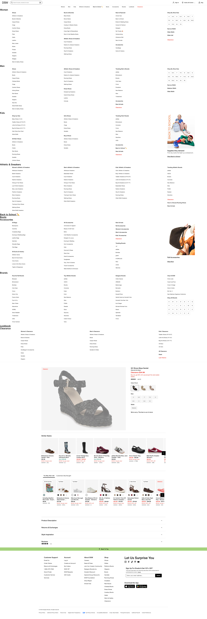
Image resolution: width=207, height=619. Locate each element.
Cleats (14, 148)
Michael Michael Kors (121, 306)
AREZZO (118, 282)
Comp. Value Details (114, 612)
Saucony (66, 312)
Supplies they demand (175, 150)
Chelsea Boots (16, 81)
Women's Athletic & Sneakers (21, 167)
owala (117, 265)
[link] (49, 458)
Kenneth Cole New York (122, 300)
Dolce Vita (15, 294)
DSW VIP (66, 569)
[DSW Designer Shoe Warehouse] (5, 2)
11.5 (173, 24)
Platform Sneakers (17, 192)
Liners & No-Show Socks (18, 264)
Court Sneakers (68, 42)
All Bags (14, 223)
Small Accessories (69, 256)
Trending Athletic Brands (174, 167)
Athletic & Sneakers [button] (84, 7)
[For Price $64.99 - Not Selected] (143, 388)
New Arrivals (119, 40)
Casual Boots (67, 22)
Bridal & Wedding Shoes (122, 22)
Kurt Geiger (119, 303)
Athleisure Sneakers (17, 170)
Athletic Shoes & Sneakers (72, 39)
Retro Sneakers (16, 195)
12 (176, 24)
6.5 (188, 16)
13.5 (173, 80)
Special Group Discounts (92, 575)
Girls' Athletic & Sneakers (122, 170)
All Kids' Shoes (16, 139)
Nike (117, 93)
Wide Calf (170, 35)
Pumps (14, 49)
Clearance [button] (140, 7)
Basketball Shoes (68, 173)
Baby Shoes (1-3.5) (17, 119)
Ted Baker (118, 315)
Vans (65, 322)
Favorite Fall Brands (18, 276)
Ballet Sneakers (16, 173)
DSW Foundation (89, 578)
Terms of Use (63, 612)
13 (180, 24)
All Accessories (68, 223)
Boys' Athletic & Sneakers (122, 173)
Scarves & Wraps (68, 250)
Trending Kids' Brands (122, 116)
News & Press (88, 563)
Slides (106, 563)
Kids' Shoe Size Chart (18, 131)
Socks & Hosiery (120, 51)
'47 (116, 246)
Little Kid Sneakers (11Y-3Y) (123, 180)
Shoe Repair (88, 581)
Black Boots (67, 16)
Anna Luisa (170, 279)
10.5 (192, 20)
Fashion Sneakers (16, 180)
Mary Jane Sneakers (17, 189)
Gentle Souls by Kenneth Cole (124, 297)
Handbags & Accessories (27, 350)
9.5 (184, 20)
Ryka (65, 309)
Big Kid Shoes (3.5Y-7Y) (18, 128)
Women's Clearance (27, 331)
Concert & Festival (120, 25)
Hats (65, 247)
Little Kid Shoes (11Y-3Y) (18, 125)
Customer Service (49, 575)
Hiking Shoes (15, 90)
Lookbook (131, 7)
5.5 (181, 16)
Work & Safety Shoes (17, 62)
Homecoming (119, 34)
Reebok (169, 192)
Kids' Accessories (121, 235)
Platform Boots (109, 566)
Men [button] (69, 7)
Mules (13, 46)
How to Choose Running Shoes (176, 203)
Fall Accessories (120, 226)
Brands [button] (124, 7)
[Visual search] (40, 3)
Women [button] (63, 7)
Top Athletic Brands (70, 276)
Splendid (118, 312)
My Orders (67, 566)
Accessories (119, 101)
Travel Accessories (69, 265)
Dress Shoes (15, 31)
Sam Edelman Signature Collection (176, 294)
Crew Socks (15, 261)
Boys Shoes (67, 136)
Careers (86, 560)
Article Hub (119, 16)
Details (133, 376)
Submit (158, 575)
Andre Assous (119, 279)
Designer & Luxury (69, 238)
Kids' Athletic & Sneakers (123, 167)
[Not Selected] (58, 495)
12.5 (192, 76)
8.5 (177, 20)
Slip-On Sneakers (68, 51)
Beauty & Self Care (69, 229)
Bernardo (118, 288)
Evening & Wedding (69, 241)
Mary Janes (15, 43)
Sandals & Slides (94, 350)
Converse (118, 125)
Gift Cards (67, 575)
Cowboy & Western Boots (70, 25)
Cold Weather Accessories (71, 235)
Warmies (118, 268)
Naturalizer (15, 306)
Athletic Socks (16, 255)
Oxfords (66, 101)
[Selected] (44, 495)
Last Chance (162, 358)
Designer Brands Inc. (90, 569)
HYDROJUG (119, 258)
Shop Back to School (173, 156)
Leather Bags (15, 238)
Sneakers (107, 581)
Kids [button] (75, 7)
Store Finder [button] (48, 572)
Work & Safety (108, 598)
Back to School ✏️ (98, 7)
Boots (107, 7)
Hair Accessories (68, 244)
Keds (65, 291)
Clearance (170, 40)
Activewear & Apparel (70, 225)
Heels (13, 37)
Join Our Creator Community (93, 566)
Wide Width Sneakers (17, 210)
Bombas (118, 252)
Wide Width (170, 32)
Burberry (118, 291)
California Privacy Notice (52, 612)
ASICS (169, 173)
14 (176, 80)
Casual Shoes (15, 22)
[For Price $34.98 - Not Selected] (152, 388)
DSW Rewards (68, 572)
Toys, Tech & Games (69, 262)
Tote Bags (14, 247)
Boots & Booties (16, 19)
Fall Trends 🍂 (119, 31)
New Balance (119, 90)
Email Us (46, 560)
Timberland (119, 96)
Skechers (118, 137)
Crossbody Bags (16, 232)
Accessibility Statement (102, 612)
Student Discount (89, 572)
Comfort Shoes (16, 28)
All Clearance (163, 351)
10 (188, 20)
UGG (117, 140)
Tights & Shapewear (17, 267)
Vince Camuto (16, 322)
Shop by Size (16, 116)
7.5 (169, 20)
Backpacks (15, 225)
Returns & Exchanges (50, 566)
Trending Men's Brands (122, 69)
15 (180, 80)
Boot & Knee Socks (17, 258)
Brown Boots (67, 19)
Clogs (13, 25)
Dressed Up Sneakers (69, 92)
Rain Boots (15, 93)
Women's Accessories (122, 229)
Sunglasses (67, 259)
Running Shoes (68, 48)
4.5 (173, 16)
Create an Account (70, 563)
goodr (117, 255)
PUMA (169, 189)
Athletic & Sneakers (17, 16)
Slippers (14, 56)
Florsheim (118, 87)
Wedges (14, 59)
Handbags (118, 48)
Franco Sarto (15, 297)
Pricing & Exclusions (125, 612)
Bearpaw (14, 279)
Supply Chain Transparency (74, 612)
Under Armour (67, 319)
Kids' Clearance (163, 331)
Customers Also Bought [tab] (63, 476)
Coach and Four (171, 282)
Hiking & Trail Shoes (17, 183)
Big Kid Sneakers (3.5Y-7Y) (123, 183)
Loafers (14, 40)
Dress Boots (67, 28)
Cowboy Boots (109, 592)
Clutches (14, 229)
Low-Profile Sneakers (17, 186)
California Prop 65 (136, 612)
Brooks (117, 78)
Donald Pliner (119, 294)
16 (184, 80)
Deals (160, 354)
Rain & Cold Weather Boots (71, 34)
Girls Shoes (67, 116)
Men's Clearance (95, 331)
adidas (117, 72)
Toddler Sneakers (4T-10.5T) (123, 176)
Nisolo (117, 309)
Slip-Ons (14, 102)
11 (180, 76)
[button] (54, 482)
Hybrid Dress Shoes (69, 95)
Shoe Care (66, 253)
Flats (13, 34)
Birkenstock (119, 75)
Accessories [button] (115, 7)
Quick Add (49, 507)
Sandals (14, 52)
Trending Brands (120, 243)
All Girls (161, 347)
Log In (66, 560)
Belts (65, 232)
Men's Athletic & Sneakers (72, 167)
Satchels (14, 241)
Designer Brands (121, 276)
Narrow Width (171, 29)
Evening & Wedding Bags (18, 235)
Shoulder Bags (16, 244)
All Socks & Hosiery (18, 252)
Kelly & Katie (170, 288)
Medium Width (171, 88)
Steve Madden (16, 312)
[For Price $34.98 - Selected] (135, 388)
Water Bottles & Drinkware (71, 268)
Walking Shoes (68, 54)
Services (46, 578)
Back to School (120, 19)
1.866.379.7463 (49, 569)
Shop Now (170, 262)
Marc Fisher (15, 303)
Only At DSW (171, 276)
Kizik (65, 294)
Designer (118, 28)
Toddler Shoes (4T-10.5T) (18, 122)
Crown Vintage (171, 285)
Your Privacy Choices (90, 612)
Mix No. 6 (169, 291)
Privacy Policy (42, 612)
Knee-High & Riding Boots (71, 31)
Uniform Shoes (16, 160)
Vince (117, 319)
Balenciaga (119, 285)
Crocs (117, 84)
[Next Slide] (164, 453)
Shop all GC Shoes (136, 370)
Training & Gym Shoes (18, 204)
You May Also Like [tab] (49, 476)
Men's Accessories (121, 232)
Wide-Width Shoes (17, 106)
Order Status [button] (48, 563)
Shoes (14, 13)
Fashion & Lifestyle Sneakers (71, 45)
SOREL (14, 309)
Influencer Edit (119, 37)
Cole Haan (118, 81)
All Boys (161, 344)
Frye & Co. (15, 300)
